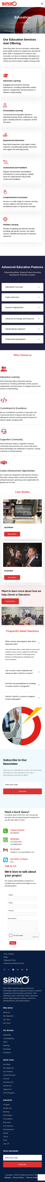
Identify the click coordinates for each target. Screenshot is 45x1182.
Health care (7, 1108)
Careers (6, 1079)
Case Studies (9, 954)
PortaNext (7, 1053)
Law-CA (6, 1144)
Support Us (7, 1089)
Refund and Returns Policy (14, 963)
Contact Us (7, 1086)
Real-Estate (7, 1115)
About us (6, 1012)
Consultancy (8, 1119)
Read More (12, 534)
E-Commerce (8, 1126)
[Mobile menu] (42, 4)
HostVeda (7, 1049)
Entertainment (8, 1129)
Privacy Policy (18, 1177)
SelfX (5, 1042)
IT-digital (6, 1105)
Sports (5, 1133)
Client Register (8, 1093)
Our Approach (8, 1016)
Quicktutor (8, 527)
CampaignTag (8, 1038)
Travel (5, 1137)
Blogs (6, 957)
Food (5, 1140)
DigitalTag (7, 1035)
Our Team (6, 1023)
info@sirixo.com (15, 852)
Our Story (6, 1019)
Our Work (6, 1064)
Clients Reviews (9, 1075)
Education (7, 1122)
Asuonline (8, 571)
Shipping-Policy (10, 960)
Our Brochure (8, 1082)
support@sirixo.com (27, 852)
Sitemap (7, 1177)
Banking (6, 1112)
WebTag (6, 1045)
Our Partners (8, 1071)
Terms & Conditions (33, 1177)
